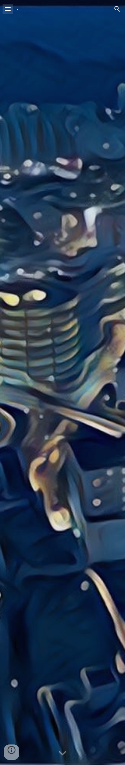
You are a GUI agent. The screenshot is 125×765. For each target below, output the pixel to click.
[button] (7, 9)
